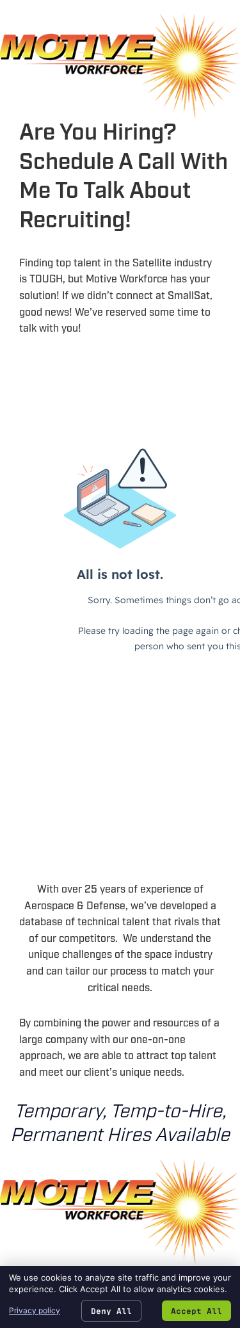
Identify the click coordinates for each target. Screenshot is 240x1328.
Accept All (196, 1310)
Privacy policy (34, 1310)
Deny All (111, 1310)
